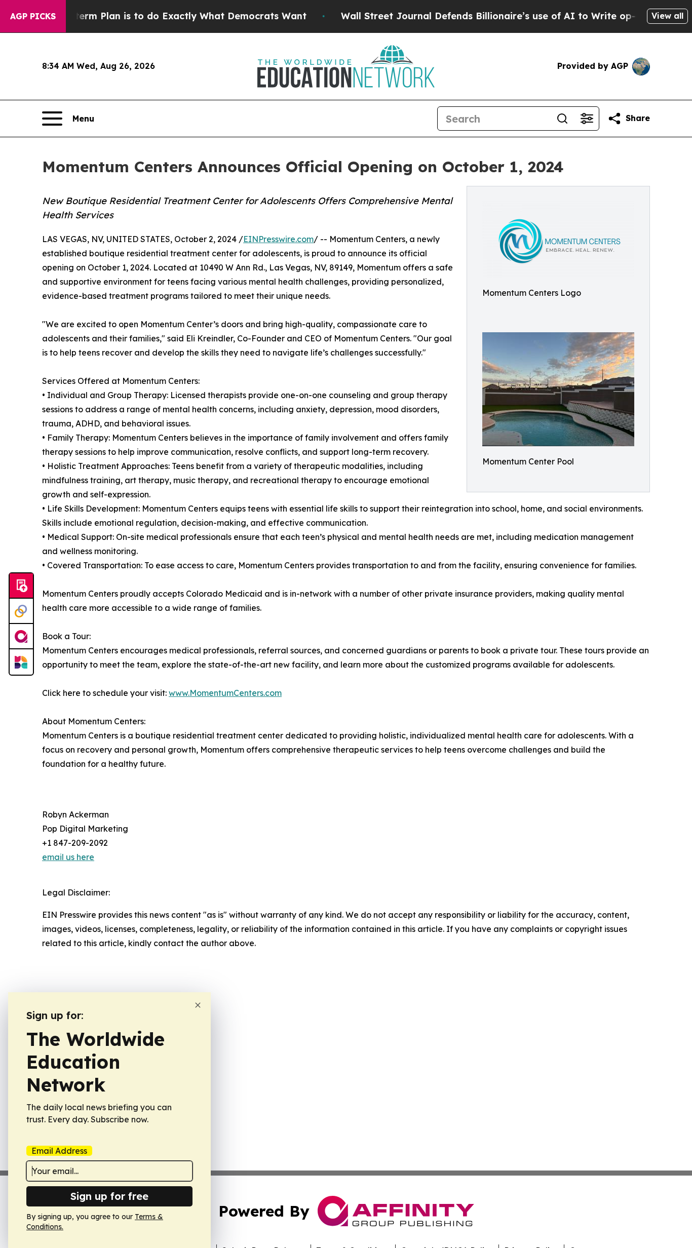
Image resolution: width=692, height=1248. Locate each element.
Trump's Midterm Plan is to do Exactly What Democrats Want (162, 16)
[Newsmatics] (21, 662)
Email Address (59, 1151)
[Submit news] (21, 586)
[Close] (198, 1005)
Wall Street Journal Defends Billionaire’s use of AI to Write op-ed (494, 16)
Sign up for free (109, 1196)
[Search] (562, 118)
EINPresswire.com (278, 239)
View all (667, 16)
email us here (68, 857)
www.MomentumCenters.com (225, 693)
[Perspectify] (21, 611)
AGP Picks (33, 16)
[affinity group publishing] (21, 636)
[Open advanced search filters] (586, 118)
